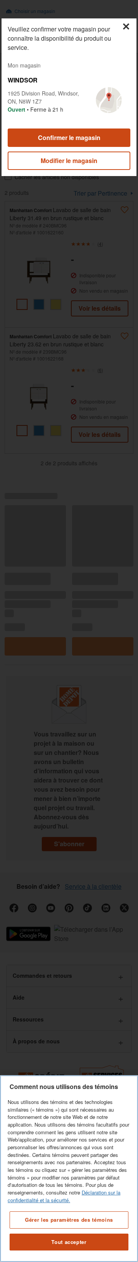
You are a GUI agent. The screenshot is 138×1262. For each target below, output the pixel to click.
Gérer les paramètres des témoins (69, 1219)
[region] (69, 1168)
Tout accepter (69, 1242)
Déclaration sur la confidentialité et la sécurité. (64, 1196)
